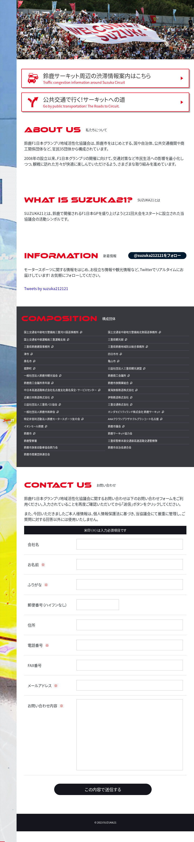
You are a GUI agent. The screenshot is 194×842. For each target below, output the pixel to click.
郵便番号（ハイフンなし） (47, 605)
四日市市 (113, 354)
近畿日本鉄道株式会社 (37, 397)
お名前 (33, 564)
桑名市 (28, 361)
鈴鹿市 (28, 433)
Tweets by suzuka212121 (46, 288)
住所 (31, 625)
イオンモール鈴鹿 (34, 426)
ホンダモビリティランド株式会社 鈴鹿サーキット (134, 412)
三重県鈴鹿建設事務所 (37, 346)
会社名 (33, 544)
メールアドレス (40, 685)
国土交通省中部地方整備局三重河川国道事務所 (51, 332)
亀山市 (112, 361)
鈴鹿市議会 (114, 426)
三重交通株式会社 (118, 404)
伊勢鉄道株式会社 (118, 397)
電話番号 (35, 645)
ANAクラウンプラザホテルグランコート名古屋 (133, 419)
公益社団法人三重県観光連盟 (125, 368)
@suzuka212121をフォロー (157, 255)
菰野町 (28, 368)
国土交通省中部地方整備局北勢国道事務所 (132, 332)
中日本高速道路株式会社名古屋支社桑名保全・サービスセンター (60, 390)
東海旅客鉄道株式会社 (121, 390)
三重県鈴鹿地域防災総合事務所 (126, 346)
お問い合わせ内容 (42, 705)
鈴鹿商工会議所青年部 (37, 383)
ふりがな (35, 585)
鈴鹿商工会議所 (117, 375)
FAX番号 (35, 665)
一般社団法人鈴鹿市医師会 (39, 412)
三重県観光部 (115, 339)
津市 (26, 354)
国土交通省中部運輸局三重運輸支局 (45, 339)
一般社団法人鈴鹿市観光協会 (41, 375)
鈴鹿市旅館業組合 (118, 383)
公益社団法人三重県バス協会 (40, 404)
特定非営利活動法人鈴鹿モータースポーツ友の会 (52, 419)
